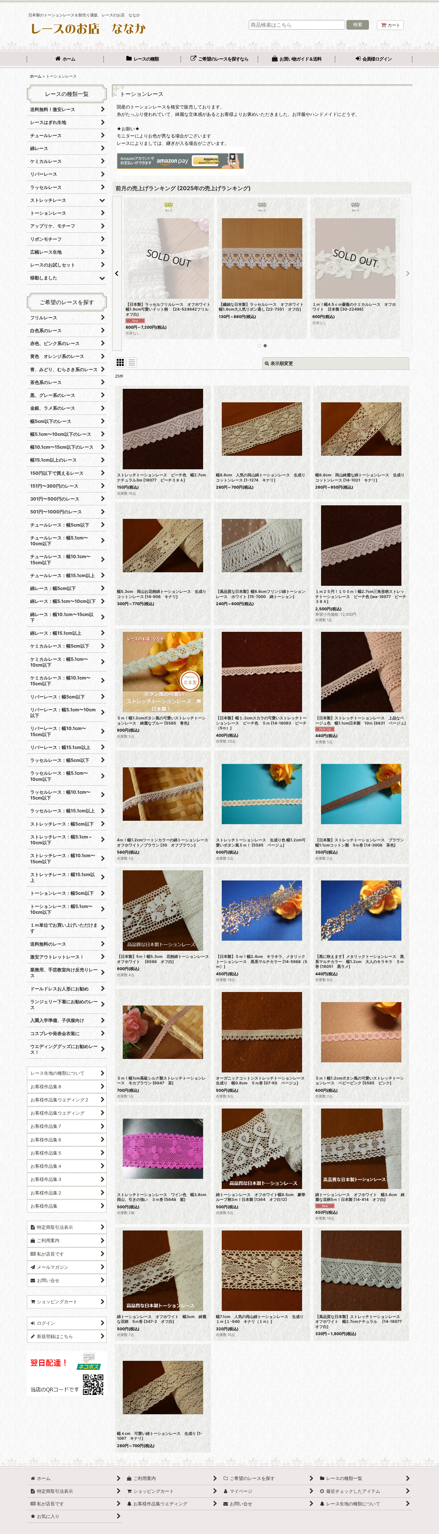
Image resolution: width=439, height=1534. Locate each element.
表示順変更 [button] (282, 363)
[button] (117, 273)
